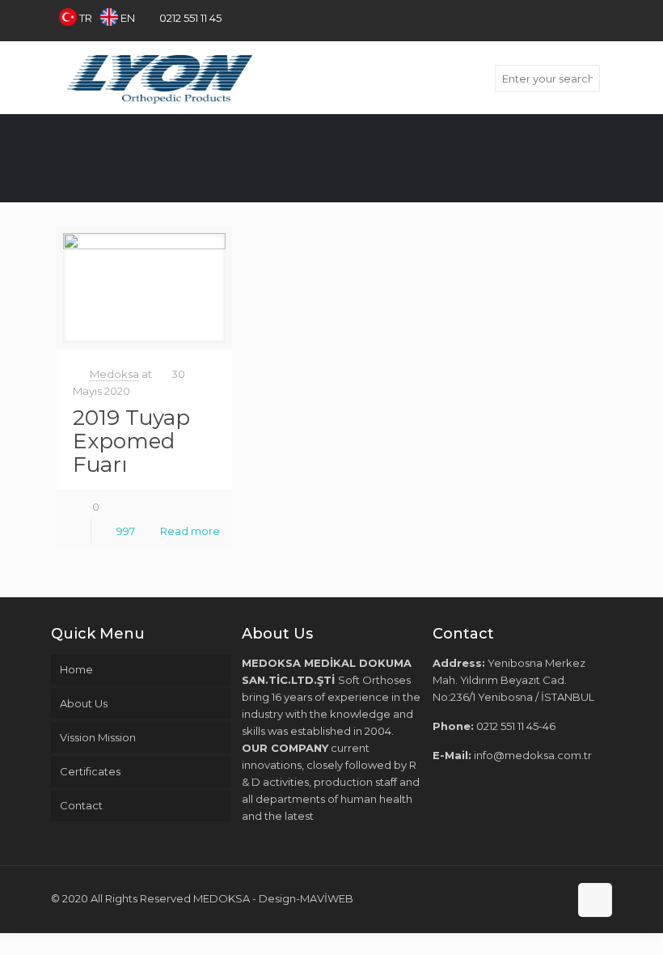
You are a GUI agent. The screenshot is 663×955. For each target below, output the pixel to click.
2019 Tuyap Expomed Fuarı (131, 441)
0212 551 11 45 (190, 17)
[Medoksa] (159, 77)
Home (76, 669)
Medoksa (114, 373)
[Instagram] (603, 17)
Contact (81, 805)
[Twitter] (559, 17)
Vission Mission (98, 737)
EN (127, 17)
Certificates (90, 771)
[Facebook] (538, 17)
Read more (190, 530)
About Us (84, 703)
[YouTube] (581, 17)
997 (125, 530)
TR (85, 17)
